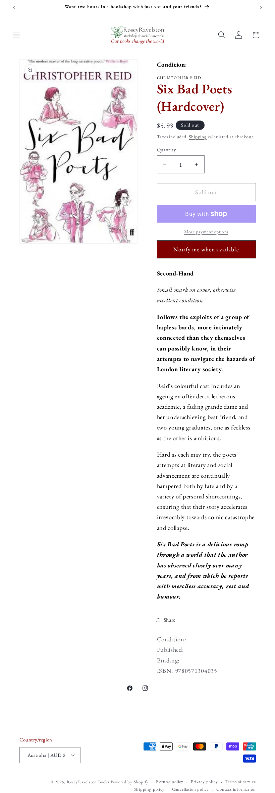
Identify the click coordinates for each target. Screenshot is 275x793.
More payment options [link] (206, 232)
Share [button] (169, 619)
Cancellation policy (190, 789)
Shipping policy (149, 789)
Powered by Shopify (130, 782)
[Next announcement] (261, 7)
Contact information (236, 789)
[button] (16, 35)
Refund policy (169, 781)
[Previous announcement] (14, 7)
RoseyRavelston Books (88, 782)
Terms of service (240, 781)
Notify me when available (206, 249)
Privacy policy (204, 781)
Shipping (197, 137)
